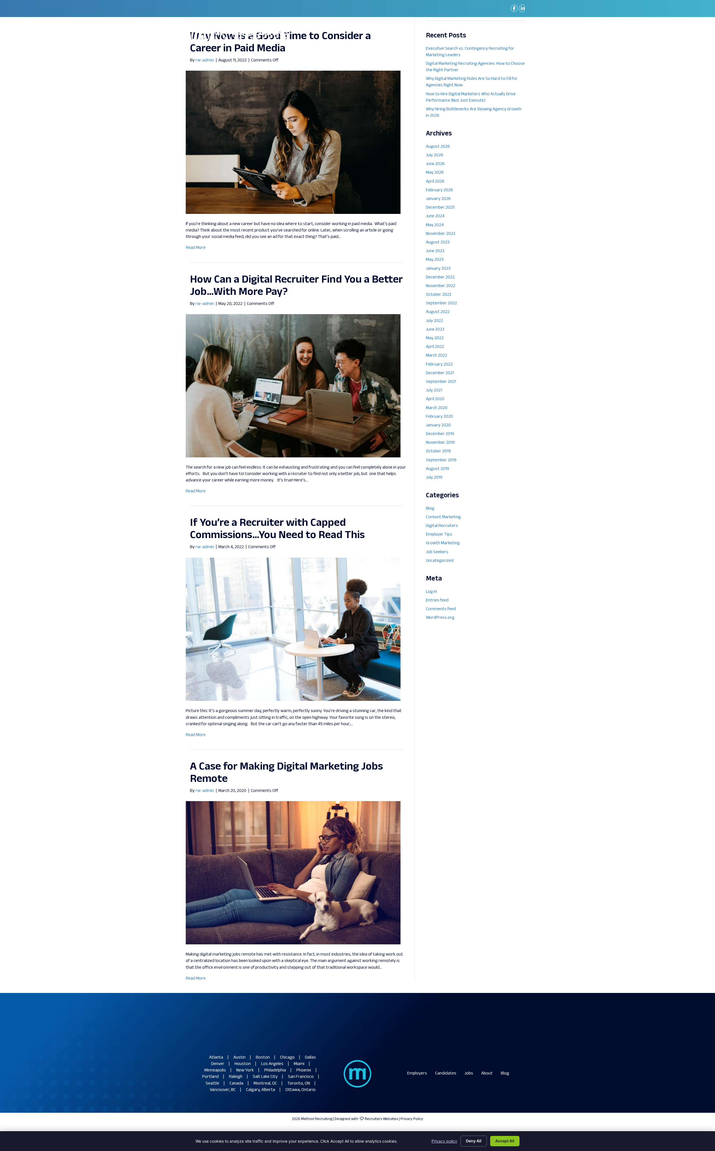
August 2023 (438, 242)
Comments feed (441, 609)
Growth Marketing (443, 543)
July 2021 (434, 390)
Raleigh (235, 1076)
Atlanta (216, 1057)
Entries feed (437, 600)
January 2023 (438, 268)
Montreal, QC (265, 1083)
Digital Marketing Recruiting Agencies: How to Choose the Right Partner (475, 67)
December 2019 (440, 434)
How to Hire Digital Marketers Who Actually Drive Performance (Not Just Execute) (471, 97)
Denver (217, 1064)
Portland (210, 1076)
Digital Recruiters (442, 525)
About (487, 1073)
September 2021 (441, 381)
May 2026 (435, 172)
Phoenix (303, 1070)
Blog (430, 508)
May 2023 (435, 259)
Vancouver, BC (223, 1089)
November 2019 (440, 442)
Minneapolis (215, 1070)
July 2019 (434, 477)
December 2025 (440, 207)
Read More (196, 247)
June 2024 (435, 216)
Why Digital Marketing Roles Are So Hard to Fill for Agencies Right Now (472, 82)
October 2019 (438, 451)
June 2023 (435, 251)
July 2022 (434, 320)
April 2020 (435, 399)
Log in (431, 591)
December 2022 (440, 277)
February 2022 (439, 364)
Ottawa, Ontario (300, 1089)
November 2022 (440, 286)
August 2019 (437, 468)
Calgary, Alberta (260, 1089)
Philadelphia (275, 1070)
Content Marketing (443, 517)
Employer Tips (439, 534)
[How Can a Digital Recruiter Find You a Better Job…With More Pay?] (293, 385)
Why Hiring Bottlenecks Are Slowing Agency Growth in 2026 (473, 112)
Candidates (445, 1073)
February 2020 (439, 416)
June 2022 (435, 329)
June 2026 (435, 164)
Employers (417, 1073)
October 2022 (438, 294)
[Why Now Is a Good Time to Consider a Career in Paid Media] (293, 142)
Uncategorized (440, 560)
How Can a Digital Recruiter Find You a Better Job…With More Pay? (296, 286)
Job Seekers (437, 552)
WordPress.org (440, 617)
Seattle (212, 1083)
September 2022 (441, 303)
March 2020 (436, 408)
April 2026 (435, 181)
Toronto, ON (298, 1083)
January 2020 (438, 425)
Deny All (474, 1140)
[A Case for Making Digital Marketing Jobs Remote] (293, 873)
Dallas (310, 1057)
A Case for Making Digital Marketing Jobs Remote (286, 773)
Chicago (287, 1057)
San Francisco (301, 1076)
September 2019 (441, 460)
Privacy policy (444, 1141)
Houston (243, 1064)
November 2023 (440, 233)
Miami (299, 1064)
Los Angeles (272, 1064)
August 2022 (438, 312)
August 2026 (438, 146)
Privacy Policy (412, 1119)
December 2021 (440, 373)
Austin (239, 1057)
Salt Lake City (265, 1076)
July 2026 (434, 155)
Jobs (468, 1073)
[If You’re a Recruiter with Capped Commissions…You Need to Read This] (293, 629)
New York (245, 1070)
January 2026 (438, 198)
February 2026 (439, 190)
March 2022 (436, 355)
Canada (236, 1083)
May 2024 (435, 225)
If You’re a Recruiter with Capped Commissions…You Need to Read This (277, 529)
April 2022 (435, 346)
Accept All (504, 1140)
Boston (263, 1057)
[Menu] (516, 35)
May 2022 (435, 338)
